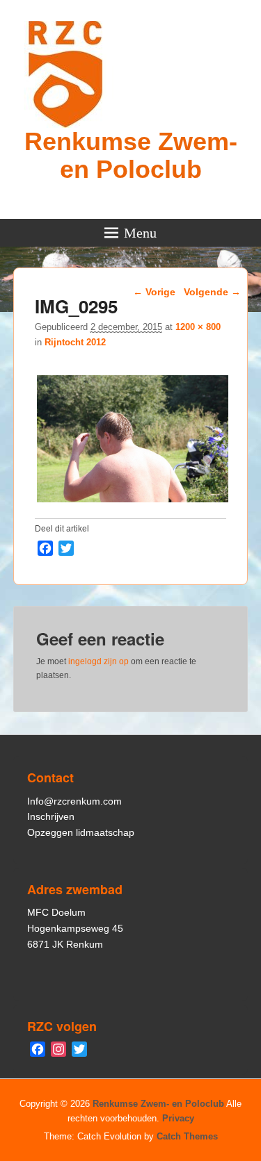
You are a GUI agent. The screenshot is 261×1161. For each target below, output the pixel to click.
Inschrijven (50, 816)
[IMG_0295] (132, 502)
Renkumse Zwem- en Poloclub (130, 155)
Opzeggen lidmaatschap (80, 832)
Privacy (178, 1118)
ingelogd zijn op (98, 661)
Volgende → (212, 291)
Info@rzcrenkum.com (74, 801)
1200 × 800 (198, 327)
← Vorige (154, 291)
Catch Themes (187, 1136)
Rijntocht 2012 (75, 342)
